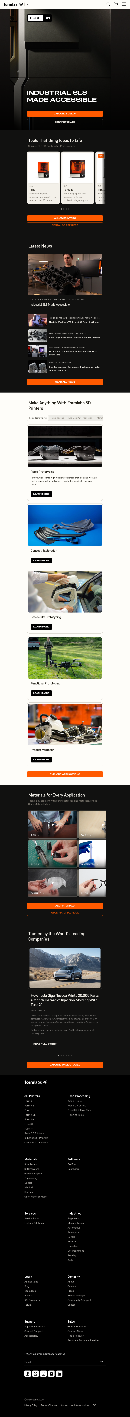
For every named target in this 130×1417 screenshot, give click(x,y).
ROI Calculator (32, 1300)
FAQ (94, 1405)
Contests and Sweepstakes (75, 1405)
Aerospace (73, 1232)
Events (28, 1295)
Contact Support (33, 1331)
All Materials (65, 906)
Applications (31, 1281)
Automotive (74, 1227)
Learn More (41, 494)
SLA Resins (30, 1164)
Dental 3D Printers (65, 225)
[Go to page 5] (69, 1055)
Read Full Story (45, 1044)
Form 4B (29, 1105)
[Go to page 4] (69, 209)
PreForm (72, 1164)
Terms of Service (49, 1405)
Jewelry (72, 1255)
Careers (72, 1286)
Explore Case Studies (65, 1065)
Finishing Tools (76, 1114)
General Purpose (33, 1173)
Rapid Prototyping (38, 417)
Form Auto (30, 1119)
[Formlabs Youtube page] (51, 1374)
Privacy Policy (30, 1405)
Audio (70, 1259)
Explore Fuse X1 (65, 114)
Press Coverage (76, 1295)
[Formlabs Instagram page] (43, 1374)
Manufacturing (76, 1223)
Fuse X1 (28, 1124)
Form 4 (28, 1100)
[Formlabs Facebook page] (27, 1374)
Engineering (30, 1178)
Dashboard (73, 1168)
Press (71, 1290)
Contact (72, 1304)
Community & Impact (79, 1300)
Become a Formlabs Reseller (83, 1340)
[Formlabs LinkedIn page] (59, 1374)
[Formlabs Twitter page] (35, 1374)
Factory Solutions (34, 1223)
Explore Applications (65, 774)
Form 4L (29, 1110)
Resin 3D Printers (34, 1133)
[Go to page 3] (66, 209)
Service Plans (31, 1218)
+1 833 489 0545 (77, 1326)
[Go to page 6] (71, 1055)
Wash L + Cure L (77, 1105)
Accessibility (31, 1335)
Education (73, 1246)
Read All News (65, 382)
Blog (26, 1286)
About (71, 1281)
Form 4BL (30, 1114)
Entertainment (76, 1250)
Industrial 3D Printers (36, 1137)
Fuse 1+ (28, 1128)
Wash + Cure (75, 1100)
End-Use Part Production (80, 417)
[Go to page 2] (63, 209)
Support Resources (34, 1326)
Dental (28, 1182)
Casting (28, 1192)
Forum (28, 1304)
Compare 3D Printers (36, 1142)
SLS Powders (31, 1168)
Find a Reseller (76, 1335)
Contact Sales (65, 122)
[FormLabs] (13, 4)
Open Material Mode (65, 913)
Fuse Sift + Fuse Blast (80, 1110)
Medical (28, 1187)
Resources (30, 1290)
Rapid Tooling (57, 417)
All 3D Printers (65, 218)
